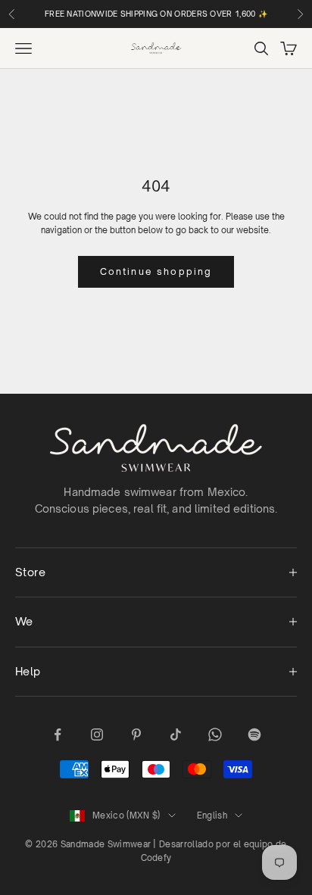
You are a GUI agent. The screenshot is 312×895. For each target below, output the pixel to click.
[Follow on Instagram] (97, 734)
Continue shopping (156, 271)
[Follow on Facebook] (57, 734)
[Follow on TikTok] (175, 734)
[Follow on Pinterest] (136, 734)
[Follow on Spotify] (254, 734)
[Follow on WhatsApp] (215, 734)
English (212, 815)
